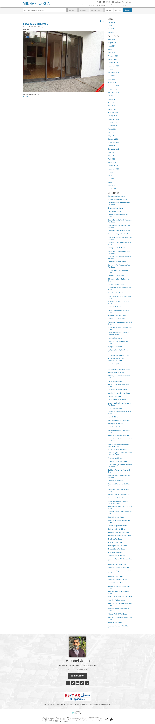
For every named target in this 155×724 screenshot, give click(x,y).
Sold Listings (112, 32)
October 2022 (112, 146)
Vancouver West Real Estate (117, 579)
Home (84, 5)
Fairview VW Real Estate (116, 284)
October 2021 (112, 172)
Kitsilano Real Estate (115, 381)
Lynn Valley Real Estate (115, 408)
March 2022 (112, 162)
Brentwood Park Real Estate (117, 199)
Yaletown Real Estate (115, 623)
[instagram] (87, 683)
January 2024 (112, 116)
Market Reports (111, 5)
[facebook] (68, 683)
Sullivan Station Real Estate (117, 529)
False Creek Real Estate (116, 293)
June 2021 (111, 179)
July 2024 (111, 96)
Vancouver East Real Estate (117, 564)
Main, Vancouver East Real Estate (119, 420)
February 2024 (113, 112)
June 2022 (111, 152)
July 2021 (111, 176)
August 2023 (112, 129)
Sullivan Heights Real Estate (117, 526)
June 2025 (111, 76)
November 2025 (113, 66)
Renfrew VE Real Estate (116, 481)
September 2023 (113, 126)
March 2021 (112, 189)
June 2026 (111, 46)
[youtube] (82, 683)
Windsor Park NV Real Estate (117, 614)
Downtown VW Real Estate (117, 262)
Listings (110, 25)
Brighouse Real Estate (115, 208)
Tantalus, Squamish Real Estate (118, 532)
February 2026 (113, 56)
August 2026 (112, 43)
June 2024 (111, 99)
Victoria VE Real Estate (115, 583)
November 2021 (113, 169)
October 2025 (112, 69)
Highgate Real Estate (115, 347)
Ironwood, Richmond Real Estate (119, 369)
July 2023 (111, 132)
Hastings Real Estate (115, 338)
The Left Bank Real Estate (116, 549)
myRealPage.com (77, 713)
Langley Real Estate (114, 396)
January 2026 (112, 59)
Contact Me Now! (77, 676)
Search (127, 10)
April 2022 (111, 159)
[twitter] (73, 683)
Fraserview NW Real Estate (117, 315)
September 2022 (113, 149)
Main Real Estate (113, 417)
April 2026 (111, 53)
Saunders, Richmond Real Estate (119, 495)
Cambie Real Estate (114, 211)
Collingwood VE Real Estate (117, 248)
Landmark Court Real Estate (117, 390)
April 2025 (111, 79)
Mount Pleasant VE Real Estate (118, 436)
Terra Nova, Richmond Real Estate (119, 536)
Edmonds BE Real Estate (116, 276)
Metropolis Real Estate (115, 424)
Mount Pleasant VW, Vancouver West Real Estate (118, 445)
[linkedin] (77, 683)
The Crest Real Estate (115, 539)
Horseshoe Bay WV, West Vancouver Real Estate (116, 360)
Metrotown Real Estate (115, 427)
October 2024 (112, 89)
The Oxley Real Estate (115, 552)
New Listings (112, 29)
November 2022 (113, 142)
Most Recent (112, 39)
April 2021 (111, 186)
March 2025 (112, 83)
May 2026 (111, 49)
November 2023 (113, 119)
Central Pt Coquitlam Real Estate (119, 231)
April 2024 (111, 106)
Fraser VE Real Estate (115, 307)
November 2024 (113, 86)
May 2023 (111, 136)
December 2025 (113, 63)
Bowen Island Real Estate (116, 196)
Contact (129, 5)
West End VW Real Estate (116, 600)
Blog (119, 5)
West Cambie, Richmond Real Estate (120, 597)
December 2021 (113, 166)
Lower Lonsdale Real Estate (117, 400)
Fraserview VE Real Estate (116, 319)
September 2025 (113, 73)
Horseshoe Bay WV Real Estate (118, 355)
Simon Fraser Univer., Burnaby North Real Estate (118, 502)
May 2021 (111, 182)
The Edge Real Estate (115, 542)
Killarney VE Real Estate (116, 372)
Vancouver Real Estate (115, 576)
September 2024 (113, 92)
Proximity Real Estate (115, 458)
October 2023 (112, 122)
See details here (28, 97)
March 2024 (112, 109)
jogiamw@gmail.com (105, 704)
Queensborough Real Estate (117, 461)
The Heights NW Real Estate (117, 546)
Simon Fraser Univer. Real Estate (119, 498)
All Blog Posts (112, 22)
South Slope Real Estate (116, 517)
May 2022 (111, 156)
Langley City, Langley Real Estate (119, 393)
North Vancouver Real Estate (117, 449)
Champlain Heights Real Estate (118, 234)
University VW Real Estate (116, 556)
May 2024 (111, 102)
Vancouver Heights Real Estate (118, 568)
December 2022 (113, 139)
